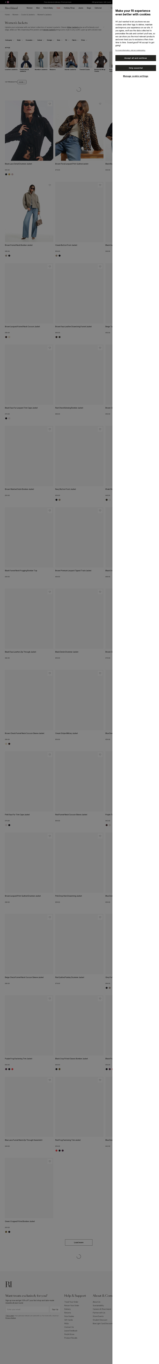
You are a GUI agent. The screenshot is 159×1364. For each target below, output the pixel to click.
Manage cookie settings (135, 76)
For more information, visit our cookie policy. (130, 50)
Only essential (136, 68)
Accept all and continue (135, 58)
